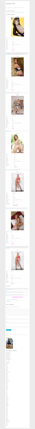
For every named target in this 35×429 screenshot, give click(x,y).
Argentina (7, 367)
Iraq (6, 391)
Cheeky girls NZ (22, 12)
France (6, 384)
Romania (7, 411)
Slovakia (7, 413)
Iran (6, 390)
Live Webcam (15, 7)
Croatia (6, 378)
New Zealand (18, 7)
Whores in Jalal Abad (8, 355)
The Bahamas (7, 420)
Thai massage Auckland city (18, 12)
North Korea (7, 406)
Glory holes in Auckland (8, 353)
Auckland (22, 7)
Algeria (6, 366)
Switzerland (7, 418)
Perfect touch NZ (7, 352)
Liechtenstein (7, 398)
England (7, 382)
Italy (6, 393)
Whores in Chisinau (8, 356)
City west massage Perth (8, 357)
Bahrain (7, 369)
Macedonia (7, 400)
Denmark (7, 380)
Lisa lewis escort (8, 301)
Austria (6, 368)
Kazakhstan (7, 395)
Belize (6, 371)
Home (6, 7)
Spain (6, 416)
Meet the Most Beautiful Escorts (17, 296)
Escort (12, 7)
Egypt (6, 381)
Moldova (7, 401)
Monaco (7, 402)
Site (6, 325)
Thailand (7, 419)
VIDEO (13, 50)
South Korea (7, 415)
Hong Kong (7, 388)
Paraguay (7, 409)
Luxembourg (7, 399)
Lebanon (7, 397)
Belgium (7, 370)
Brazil (6, 372)
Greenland (7, 386)
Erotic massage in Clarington (9, 359)
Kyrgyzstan (7, 396)
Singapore (7, 412)
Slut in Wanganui (14, 12)
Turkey (6, 421)
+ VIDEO (12, 283)
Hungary (7, 389)
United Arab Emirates (8, 422)
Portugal (7, 410)
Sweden (7, 417)
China (6, 376)
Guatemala (7, 387)
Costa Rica (7, 377)
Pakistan (7, 408)
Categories (9, 7)
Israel (6, 392)
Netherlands (7, 404)
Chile (6, 375)
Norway (7, 407)
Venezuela (7, 424)
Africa (6, 364)
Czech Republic (7, 379)
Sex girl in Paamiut (8, 354)
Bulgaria (7, 373)
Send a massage (15, 205)
